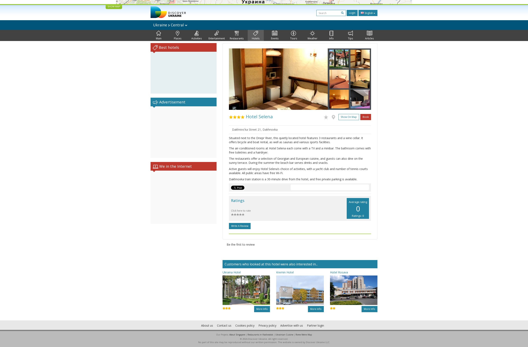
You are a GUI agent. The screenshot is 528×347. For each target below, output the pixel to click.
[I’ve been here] (334, 116)
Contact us (224, 325)
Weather (312, 38)
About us (207, 325)
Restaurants (237, 38)
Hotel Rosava (339, 272)
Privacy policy (267, 325)
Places (177, 38)
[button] (236, 79)
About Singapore (237, 334)
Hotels (255, 38)
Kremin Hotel (285, 272)
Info (331, 38)
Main (158, 38)
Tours (293, 38)
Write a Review (239, 226)
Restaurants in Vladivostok (260, 334)
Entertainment (217, 38)
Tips (350, 38)
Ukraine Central (169, 24)
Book (366, 117)
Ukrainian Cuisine (284, 334)
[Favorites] (327, 116)
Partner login (315, 325)
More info (262, 309)
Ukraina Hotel (232, 272)
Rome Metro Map (304, 334)
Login (352, 13)
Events (274, 38)
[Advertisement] (183, 132)
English (369, 13)
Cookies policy (245, 325)
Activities (196, 38)
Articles (369, 38)
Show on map (349, 117)
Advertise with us (291, 325)
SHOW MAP (114, 6)
